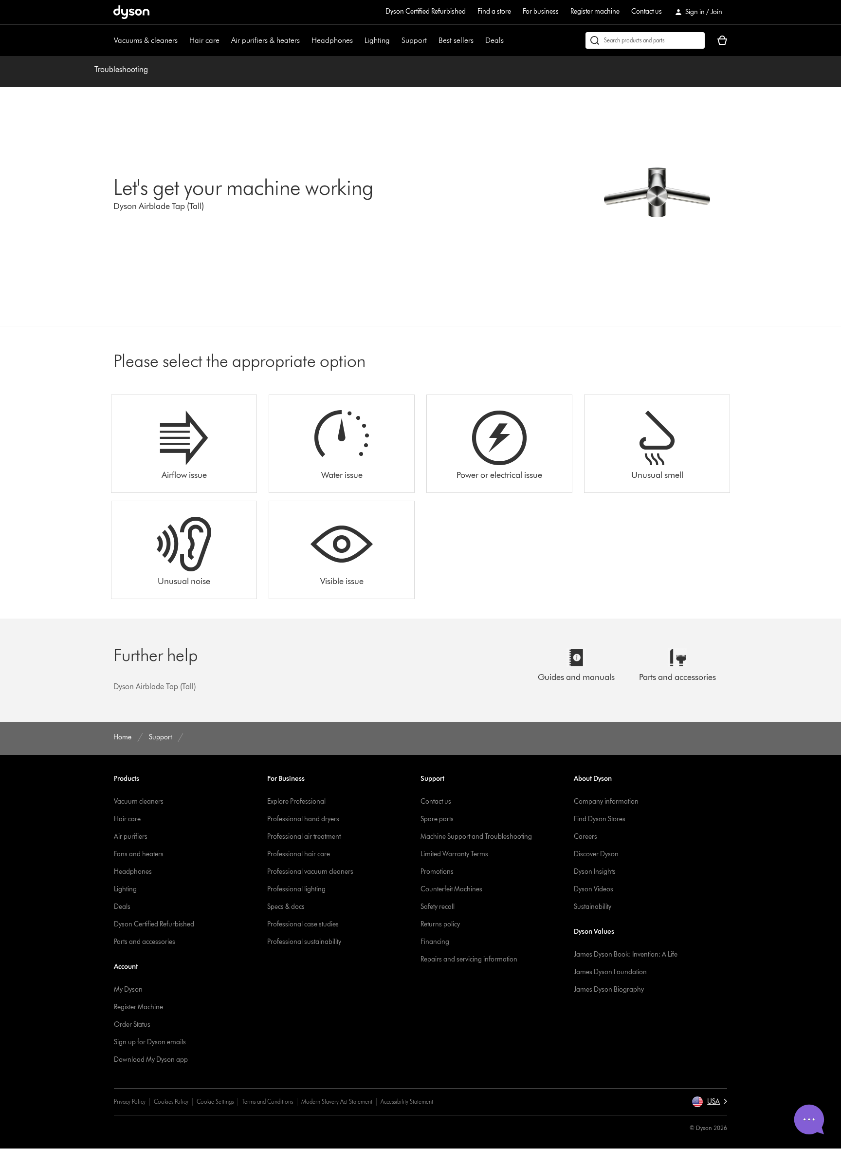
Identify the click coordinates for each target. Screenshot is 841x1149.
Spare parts (437, 819)
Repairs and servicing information (468, 959)
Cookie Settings (215, 1101)
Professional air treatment (304, 836)
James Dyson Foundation (610, 972)
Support (414, 40)
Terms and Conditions (267, 1101)
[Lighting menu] (395, 40)
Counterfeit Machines (451, 889)
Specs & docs (286, 907)
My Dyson (128, 989)
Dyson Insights (595, 871)
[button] (709, 1102)
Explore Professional (296, 801)
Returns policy (440, 924)
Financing (434, 942)
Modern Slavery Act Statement (336, 1101)
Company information (606, 801)
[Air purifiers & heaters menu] (305, 40)
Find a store (494, 11)
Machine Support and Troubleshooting (476, 836)
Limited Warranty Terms (454, 854)
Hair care (204, 40)
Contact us (646, 11)
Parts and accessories (144, 942)
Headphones (332, 40)
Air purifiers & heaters (265, 40)
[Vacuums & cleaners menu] (182, 40)
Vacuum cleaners (139, 801)
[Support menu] (432, 40)
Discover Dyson (596, 854)
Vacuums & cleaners (146, 40)
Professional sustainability (304, 942)
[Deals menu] (508, 40)
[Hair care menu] (224, 40)
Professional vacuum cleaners (310, 871)
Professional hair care (298, 854)
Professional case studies (303, 924)
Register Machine (138, 1007)
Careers (585, 836)
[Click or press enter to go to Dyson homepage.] (131, 12)
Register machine (595, 11)
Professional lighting (296, 889)
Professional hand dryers (303, 819)
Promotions (437, 871)
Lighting (377, 40)
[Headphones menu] (358, 40)
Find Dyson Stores (599, 819)
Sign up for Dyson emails (150, 1042)
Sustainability (592, 907)
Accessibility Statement (407, 1101)
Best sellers (456, 40)
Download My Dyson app (151, 1059)
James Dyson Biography (609, 989)
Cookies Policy (171, 1101)
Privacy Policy (130, 1101)
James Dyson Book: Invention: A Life (625, 954)
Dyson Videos (593, 889)
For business (541, 11)
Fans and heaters (139, 854)
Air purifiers (130, 836)
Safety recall (437, 907)
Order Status (132, 1024)
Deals (494, 40)
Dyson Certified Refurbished (425, 11)
